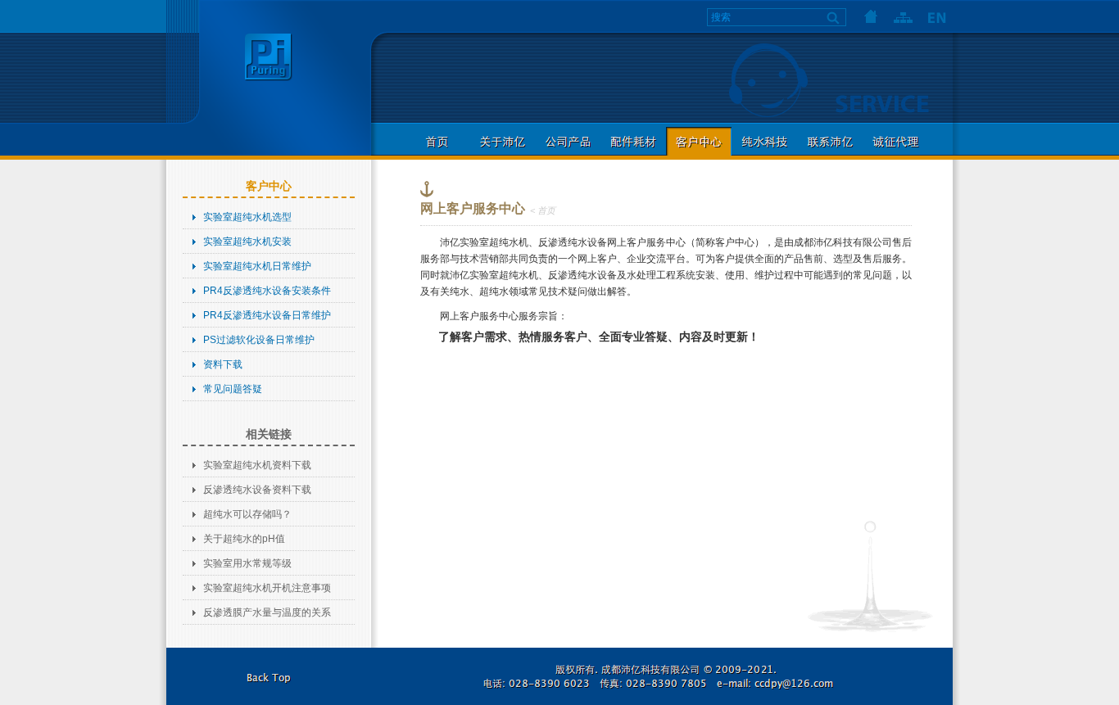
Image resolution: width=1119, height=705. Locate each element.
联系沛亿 (830, 141)
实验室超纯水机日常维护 (257, 266)
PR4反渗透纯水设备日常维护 (267, 315)
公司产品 (567, 141)
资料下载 (222, 364)
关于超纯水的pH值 (244, 539)
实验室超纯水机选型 (247, 217)
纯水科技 (764, 141)
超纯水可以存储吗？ (247, 514)
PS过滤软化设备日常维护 (259, 340)
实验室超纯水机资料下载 (257, 465)
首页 (870, 16)
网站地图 (903, 16)
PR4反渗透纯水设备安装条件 (267, 290)
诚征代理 (895, 141)
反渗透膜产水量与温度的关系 (267, 612)
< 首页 (542, 210)
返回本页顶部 (268, 676)
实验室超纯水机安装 (247, 241)
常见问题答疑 (232, 389)
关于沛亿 (502, 141)
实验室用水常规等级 (247, 563)
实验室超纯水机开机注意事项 (267, 588)
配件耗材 (633, 141)
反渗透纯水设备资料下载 (257, 489)
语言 (936, 16)
